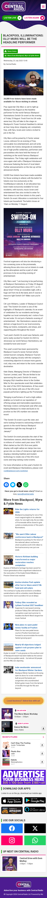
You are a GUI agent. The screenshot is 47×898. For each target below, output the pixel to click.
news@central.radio (25, 494)
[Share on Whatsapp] (25, 484)
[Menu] (43, 6)
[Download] (43, 728)
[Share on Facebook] (6, 484)
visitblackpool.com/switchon (16, 471)
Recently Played (9, 737)
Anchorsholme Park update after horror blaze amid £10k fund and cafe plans (28, 585)
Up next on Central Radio (20, 851)
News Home (12, 51)
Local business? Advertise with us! (23, 701)
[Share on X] (19, 484)
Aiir (42, 894)
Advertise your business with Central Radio (23, 890)
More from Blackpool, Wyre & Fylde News (23, 55)
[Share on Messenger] (12, 484)
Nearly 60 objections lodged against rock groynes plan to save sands (28, 648)
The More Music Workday (26, 714)
